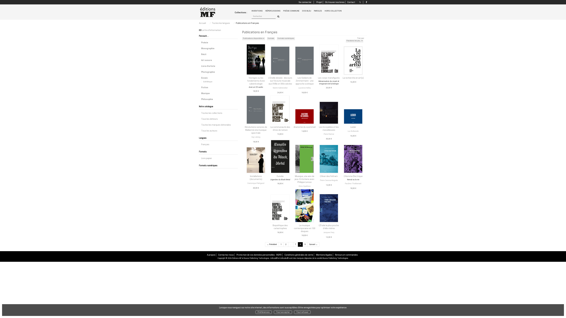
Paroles (318, 11)
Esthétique (207, 82)
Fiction (204, 87)
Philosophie (207, 99)
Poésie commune (291, 11)
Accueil (202, 23)
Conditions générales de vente (298, 255)
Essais (204, 78)
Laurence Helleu (304, 88)
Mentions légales (324, 255)
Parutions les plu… (354, 41)
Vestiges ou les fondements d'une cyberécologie (256, 81)
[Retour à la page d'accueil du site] (211, 12)
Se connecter (305, 2)
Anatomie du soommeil (305, 127)
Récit (203, 54)
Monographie (207, 48)
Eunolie (280, 176)
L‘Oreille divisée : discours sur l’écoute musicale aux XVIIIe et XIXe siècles (280, 81)
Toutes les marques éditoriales (216, 125)
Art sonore (206, 60)
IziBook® (274, 258)
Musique (205, 93)
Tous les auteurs (209, 131)
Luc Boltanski (353, 131)
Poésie (204, 42)
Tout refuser (302, 312)
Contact (351, 2)
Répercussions (272, 11)
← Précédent (272, 244)
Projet (319, 2)
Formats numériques (286, 38)
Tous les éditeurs (209, 119)
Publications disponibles (253, 38)
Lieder (353, 127)
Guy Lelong (255, 137)
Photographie (208, 72)
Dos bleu (306, 11)
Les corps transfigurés (329, 78)
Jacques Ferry (328, 232)
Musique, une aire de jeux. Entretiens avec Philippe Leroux (304, 179)
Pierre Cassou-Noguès (329, 180)
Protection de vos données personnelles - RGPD (259, 255)
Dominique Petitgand (255, 183)
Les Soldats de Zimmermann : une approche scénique (305, 81)
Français (205, 144)
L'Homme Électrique (353, 176)
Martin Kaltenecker (280, 88)
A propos (211, 255)
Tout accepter (283, 312)
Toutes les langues (221, 23)
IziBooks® (284, 258)
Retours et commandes (346, 255)
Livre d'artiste (208, 66)
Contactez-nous (226, 255)
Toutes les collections (211, 113)
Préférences (264, 312)
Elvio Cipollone (304, 186)
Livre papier (206, 158)
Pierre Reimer (329, 134)
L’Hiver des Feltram (329, 176)
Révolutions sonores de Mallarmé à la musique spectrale (256, 130)
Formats (271, 38)
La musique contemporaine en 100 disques (304, 228)
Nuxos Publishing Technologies (335, 258)
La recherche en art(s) (353, 78)
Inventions (257, 11)
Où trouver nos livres (334, 2)
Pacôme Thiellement (353, 184)
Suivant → (313, 244)
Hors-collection (333, 11)
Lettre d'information (211, 30)
